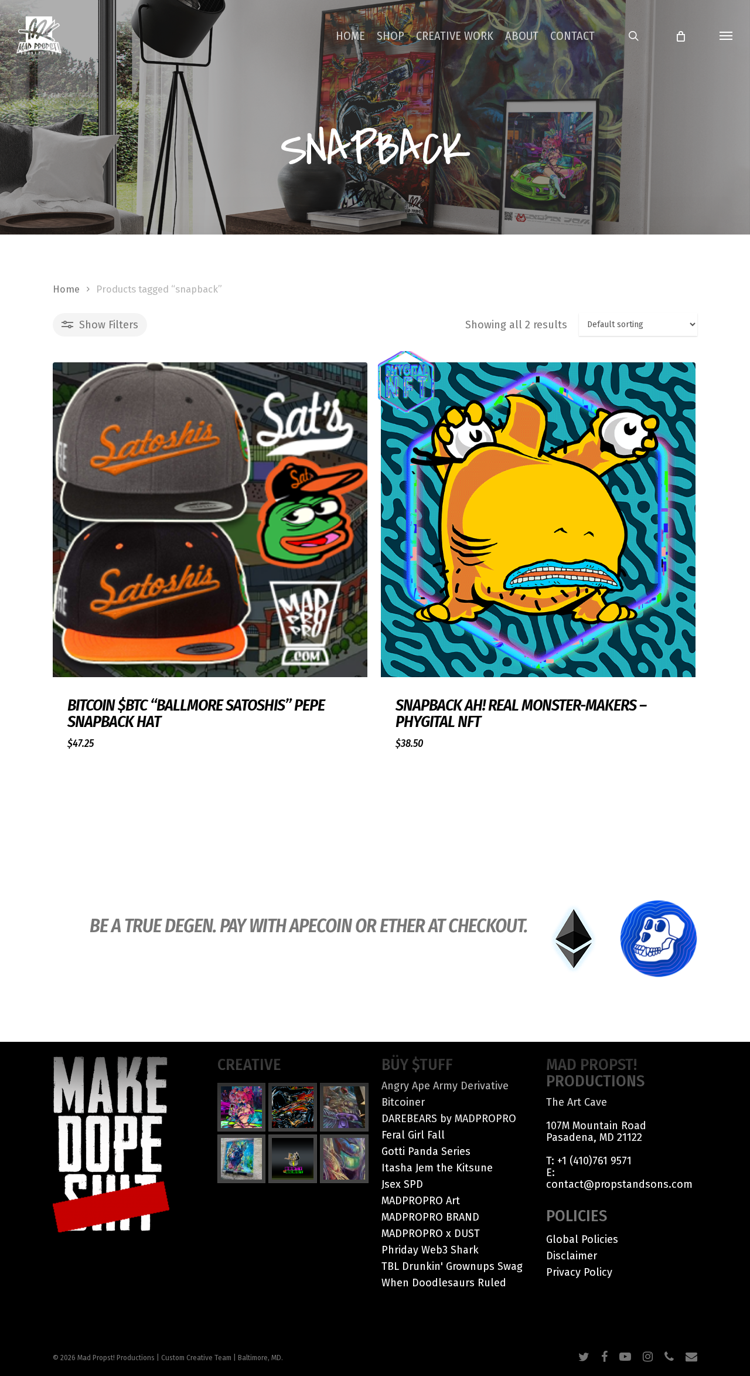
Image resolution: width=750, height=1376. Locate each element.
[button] (726, 35)
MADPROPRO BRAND (430, 1217)
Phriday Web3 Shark (430, 1250)
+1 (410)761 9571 (594, 1160)
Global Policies (582, 1239)
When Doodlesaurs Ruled (443, 1283)
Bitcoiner (403, 1102)
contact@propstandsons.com (619, 1184)
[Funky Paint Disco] (344, 1107)
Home (66, 289)
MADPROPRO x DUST (430, 1233)
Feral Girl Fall (413, 1135)
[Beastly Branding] (292, 1158)
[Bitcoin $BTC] (210, 519)
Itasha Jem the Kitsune (437, 1168)
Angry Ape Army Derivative (445, 1086)
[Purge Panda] (292, 1107)
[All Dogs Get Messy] (241, 1158)
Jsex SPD (402, 1184)
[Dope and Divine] (344, 1158)
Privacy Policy (579, 1272)
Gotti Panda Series (426, 1151)
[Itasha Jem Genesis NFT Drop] (241, 1107)
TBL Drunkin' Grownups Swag (452, 1266)
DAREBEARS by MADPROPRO (448, 1118)
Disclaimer (571, 1256)
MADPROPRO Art (420, 1201)
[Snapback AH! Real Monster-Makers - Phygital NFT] (538, 519)
